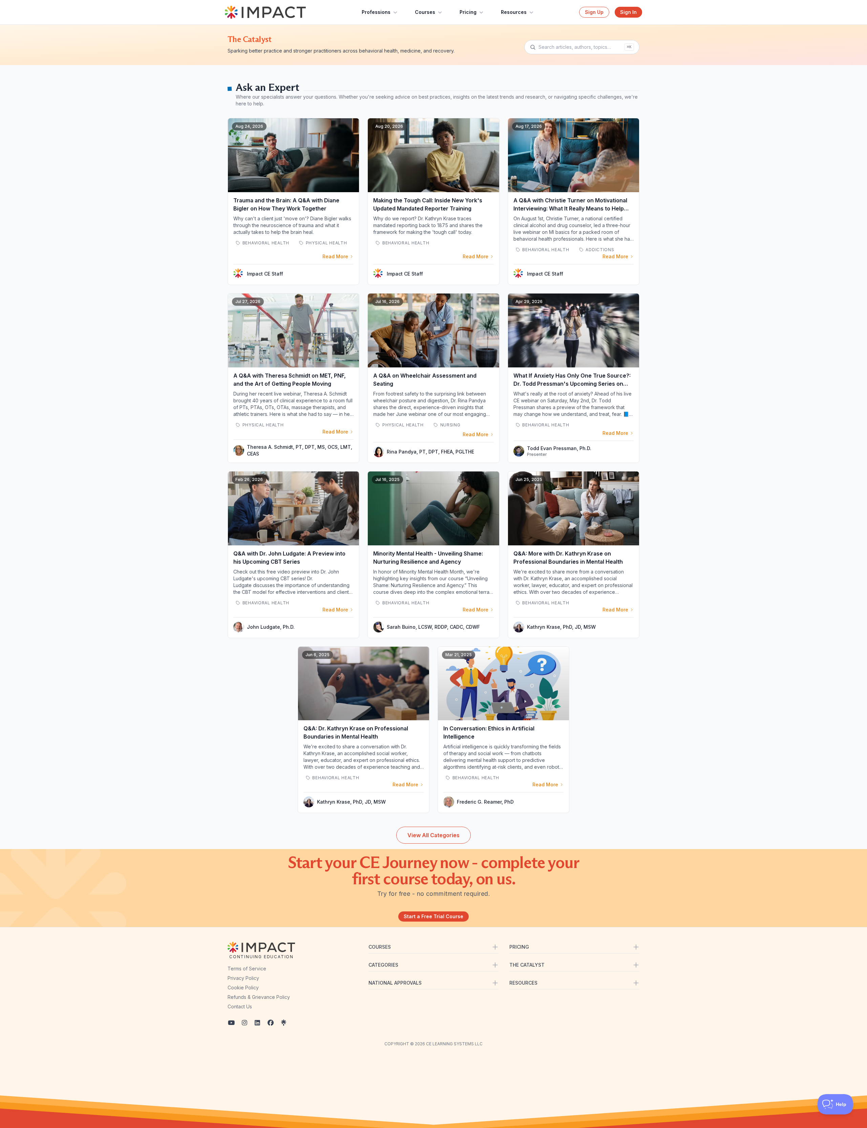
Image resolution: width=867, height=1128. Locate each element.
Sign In (628, 12)
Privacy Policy (243, 978)
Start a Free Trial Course (433, 916)
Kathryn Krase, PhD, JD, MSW (561, 627)
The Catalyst (250, 39)
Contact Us (240, 1006)
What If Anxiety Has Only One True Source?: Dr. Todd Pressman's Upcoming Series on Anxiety (572, 383)
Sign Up (594, 12)
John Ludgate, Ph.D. (271, 627)
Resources (514, 12)
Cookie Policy (243, 987)
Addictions (599, 249)
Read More (335, 256)
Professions (376, 12)
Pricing (468, 12)
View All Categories (433, 835)
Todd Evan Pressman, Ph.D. (559, 448)
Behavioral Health (265, 242)
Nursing (450, 424)
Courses (425, 12)
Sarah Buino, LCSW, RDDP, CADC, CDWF (433, 627)
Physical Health (325, 242)
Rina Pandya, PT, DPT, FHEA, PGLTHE (430, 452)
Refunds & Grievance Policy (259, 997)
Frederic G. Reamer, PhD (485, 802)
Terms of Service (247, 968)
